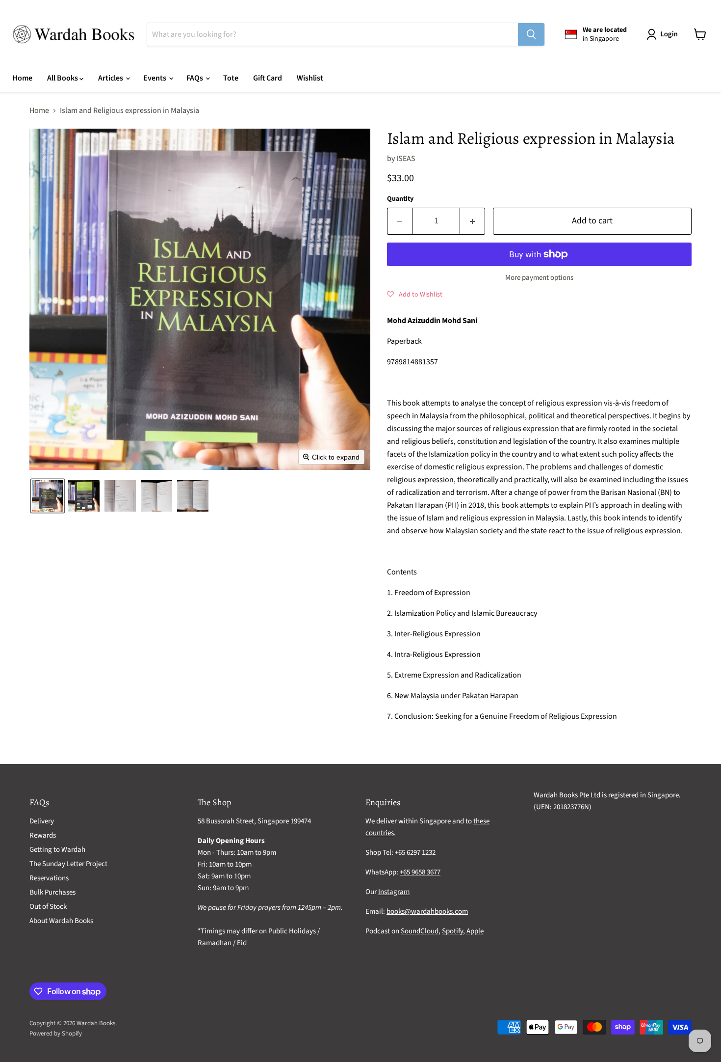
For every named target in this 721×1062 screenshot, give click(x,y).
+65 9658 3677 (420, 872)
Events (155, 78)
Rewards (42, 835)
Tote (230, 78)
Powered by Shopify (55, 1033)
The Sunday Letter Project (68, 864)
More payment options (539, 277)
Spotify (452, 931)
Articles (111, 78)
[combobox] (332, 34)
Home (22, 78)
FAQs (195, 78)
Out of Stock (48, 906)
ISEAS (405, 158)
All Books (63, 78)
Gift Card (267, 78)
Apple (475, 931)
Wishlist (310, 78)
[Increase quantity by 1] (472, 221)
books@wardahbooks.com (427, 911)
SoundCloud (419, 931)
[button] (664, 34)
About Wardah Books (61, 921)
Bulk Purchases (52, 892)
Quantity (400, 199)
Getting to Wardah (57, 849)
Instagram (394, 892)
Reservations (49, 878)
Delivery (41, 821)
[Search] (531, 34)
